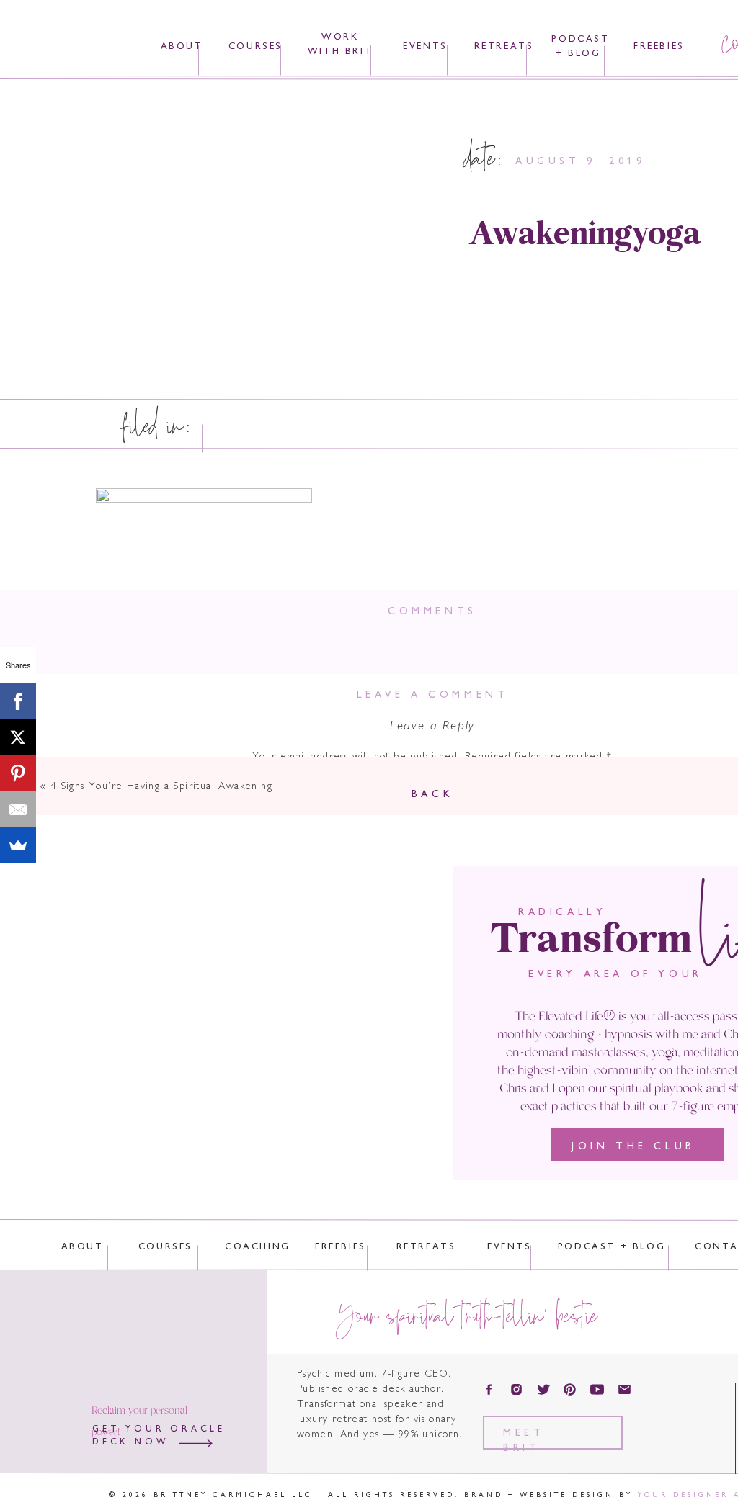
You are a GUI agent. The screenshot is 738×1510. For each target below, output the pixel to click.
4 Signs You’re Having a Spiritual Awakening (161, 786)
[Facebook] (18, 701)
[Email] (18, 809)
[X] (18, 737)
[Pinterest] (18, 773)
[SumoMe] (18, 845)
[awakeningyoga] (249, 232)
